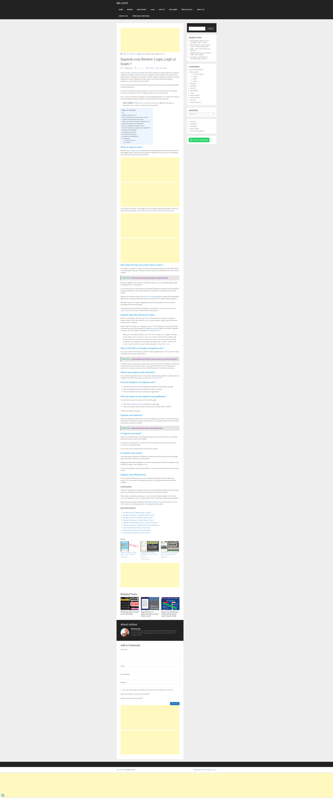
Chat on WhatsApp (201, 140)
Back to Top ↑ (212, 770)
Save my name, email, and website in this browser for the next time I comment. (148, 690)
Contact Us (123, 16)
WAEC (195, 81)
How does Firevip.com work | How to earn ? (136, 117)
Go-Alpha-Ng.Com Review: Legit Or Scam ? (137, 512)
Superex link (135, 387)
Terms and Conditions (141, 16)
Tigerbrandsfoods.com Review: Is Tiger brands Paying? (201, 53)
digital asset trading (138, 150)
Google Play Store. (155, 330)
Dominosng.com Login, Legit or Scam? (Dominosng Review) (200, 45)
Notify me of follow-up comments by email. (135, 694)
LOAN (153, 9)
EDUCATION (194, 72)
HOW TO (162, 9)
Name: (123, 666)
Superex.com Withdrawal (130, 136)
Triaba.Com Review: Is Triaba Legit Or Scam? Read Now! (141, 525)
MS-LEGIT (122, 3)
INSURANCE (194, 91)
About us (200, 9)
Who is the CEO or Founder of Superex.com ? (136, 121)
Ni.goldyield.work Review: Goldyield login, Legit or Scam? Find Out (149, 554)
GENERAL (193, 86)
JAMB (195, 76)
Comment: (124, 649)
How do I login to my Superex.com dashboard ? (137, 128)
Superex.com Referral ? (130, 130)
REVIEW (130, 9)
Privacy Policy (187, 9)
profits (130, 285)
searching (134, 73)
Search (191, 26)
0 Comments (162, 68)
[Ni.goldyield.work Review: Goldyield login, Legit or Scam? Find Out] (150, 546)
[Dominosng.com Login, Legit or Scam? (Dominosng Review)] (170, 546)
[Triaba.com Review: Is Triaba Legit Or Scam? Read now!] (130, 546)
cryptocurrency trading (147, 296)
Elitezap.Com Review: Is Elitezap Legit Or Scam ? (139, 515)
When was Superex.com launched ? (133, 123)
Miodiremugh (128, 68)
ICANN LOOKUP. (156, 378)
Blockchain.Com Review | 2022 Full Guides (136, 530)
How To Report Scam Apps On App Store (136, 528)
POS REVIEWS (195, 98)
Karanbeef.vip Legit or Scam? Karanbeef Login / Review (199, 41)
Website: (123, 682)
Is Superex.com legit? (129, 132)
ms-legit (146, 366)
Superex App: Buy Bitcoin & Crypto (133, 119)
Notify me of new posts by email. (131, 698)
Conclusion (126, 138)
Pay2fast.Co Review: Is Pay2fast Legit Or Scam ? (138, 520)
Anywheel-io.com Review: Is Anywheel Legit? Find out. (199, 58)
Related (128, 142)
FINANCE (193, 84)
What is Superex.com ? (129, 115)
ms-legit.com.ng (142, 103)
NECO (195, 79)
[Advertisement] (150, 40)
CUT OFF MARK (198, 74)
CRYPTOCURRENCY (197, 70)
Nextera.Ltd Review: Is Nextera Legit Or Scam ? (138, 518)
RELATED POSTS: (130, 140)
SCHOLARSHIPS (195, 102)
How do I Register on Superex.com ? (133, 125)
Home (121, 9)
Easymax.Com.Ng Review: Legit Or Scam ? (137, 533)
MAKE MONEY (141, 9)
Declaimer (173, 9)
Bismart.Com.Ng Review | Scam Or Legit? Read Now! (140, 523)
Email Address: (125, 674)
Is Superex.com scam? (130, 134)
